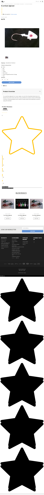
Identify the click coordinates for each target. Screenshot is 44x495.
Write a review (14, 14)
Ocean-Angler (25, 241)
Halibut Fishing (14, 241)
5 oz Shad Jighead (36, 215)
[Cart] (40, 1)
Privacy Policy (3, 239)
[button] (1, 14)
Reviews (2, 276)
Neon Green (5, 73)
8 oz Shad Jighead (8, 215)
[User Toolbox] (38, 1)
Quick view (8, 218)
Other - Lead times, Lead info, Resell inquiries (5, 243)
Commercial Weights (16, 256)
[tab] (22, 91)
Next (42, 202)
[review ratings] (1, 11)
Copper (4, 71)
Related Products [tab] (21, 193)
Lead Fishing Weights (15, 252)
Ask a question (7, 14)
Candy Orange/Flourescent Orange (10, 74)
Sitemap (2, 248)
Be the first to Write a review (8, 188)
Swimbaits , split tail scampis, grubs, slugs (16, 250)
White (4, 67)
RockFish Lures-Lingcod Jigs (16, 254)
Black (4, 70)
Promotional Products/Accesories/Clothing (18, 246)
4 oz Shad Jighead (22, 215)
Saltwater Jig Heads (15, 248)
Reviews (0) (5, 108)
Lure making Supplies (15, 244)
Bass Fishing (14, 239)
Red (3, 68)
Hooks (13, 242)
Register (6, 246)
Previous (1, 202)
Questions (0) (5, 110)
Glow (4, 76)
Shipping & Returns (4, 245)
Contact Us (3, 241)
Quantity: (3, 77)
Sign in (2, 246)
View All (24, 244)
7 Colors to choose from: (6, 65)
